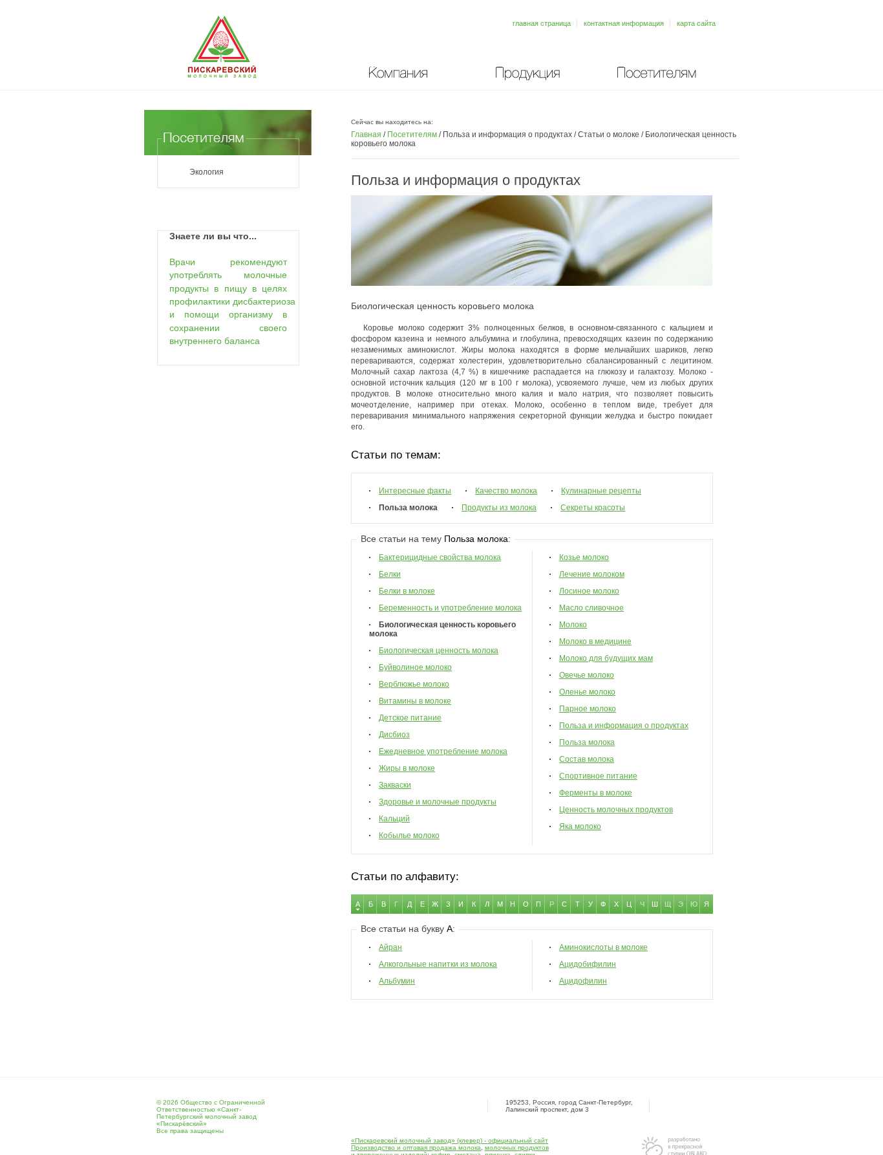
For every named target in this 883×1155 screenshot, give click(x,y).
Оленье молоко (587, 691)
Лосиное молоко (589, 591)
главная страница (542, 23)
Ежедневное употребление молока (443, 751)
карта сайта (696, 23)
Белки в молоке (407, 591)
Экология (206, 172)
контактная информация (624, 23)
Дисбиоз (394, 734)
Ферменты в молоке (595, 792)
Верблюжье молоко (414, 684)
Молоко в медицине (595, 641)
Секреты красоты (592, 507)
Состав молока (586, 759)
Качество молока (506, 490)
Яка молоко (580, 826)
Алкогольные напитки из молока (438, 964)
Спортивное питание (598, 776)
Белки (390, 574)
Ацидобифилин (587, 964)
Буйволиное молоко (415, 667)
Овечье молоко (586, 675)
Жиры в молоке (407, 768)
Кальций (394, 818)
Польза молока (587, 742)
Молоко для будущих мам (606, 658)
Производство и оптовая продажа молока (416, 1147)
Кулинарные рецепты (601, 490)
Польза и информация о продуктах (623, 725)
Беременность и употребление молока (450, 607)
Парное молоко (587, 708)
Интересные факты (415, 490)
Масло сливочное (591, 607)
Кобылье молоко (409, 835)
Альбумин (397, 981)
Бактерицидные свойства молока (440, 557)
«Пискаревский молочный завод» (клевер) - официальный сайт (449, 1140)
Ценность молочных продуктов (616, 809)
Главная (366, 134)
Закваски (395, 785)
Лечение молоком (591, 574)
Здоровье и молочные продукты (437, 801)
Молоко (573, 624)
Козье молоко (584, 557)
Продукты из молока (499, 507)
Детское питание (410, 717)
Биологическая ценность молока (438, 650)
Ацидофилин (583, 981)
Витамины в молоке (415, 701)
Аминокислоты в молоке (603, 947)
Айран (390, 947)
